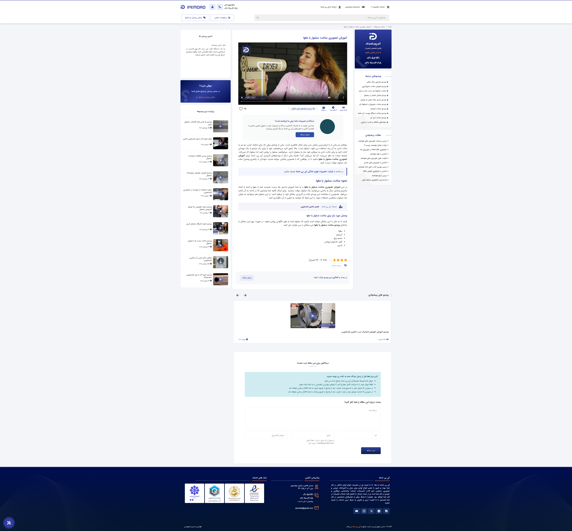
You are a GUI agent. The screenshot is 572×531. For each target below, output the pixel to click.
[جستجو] (258, 18)
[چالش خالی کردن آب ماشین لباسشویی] (220, 262)
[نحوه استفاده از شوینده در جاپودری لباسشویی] (220, 194)
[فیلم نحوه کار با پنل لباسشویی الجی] (220, 143)
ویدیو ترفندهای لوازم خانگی (301, 108)
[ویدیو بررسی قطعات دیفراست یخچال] (220, 160)
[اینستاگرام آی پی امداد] (364, 511)
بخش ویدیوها (379, 26)
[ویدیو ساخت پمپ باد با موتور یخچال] (220, 245)
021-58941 (373, 58)
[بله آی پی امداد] (386, 511)
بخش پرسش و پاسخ (194, 17)
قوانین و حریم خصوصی (192, 526)
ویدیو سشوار (336, 265)
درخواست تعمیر (221, 17)
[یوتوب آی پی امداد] (356, 511)
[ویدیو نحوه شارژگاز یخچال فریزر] (220, 228)
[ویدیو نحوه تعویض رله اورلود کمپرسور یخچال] (220, 211)
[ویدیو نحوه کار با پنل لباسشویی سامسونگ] (220, 279)
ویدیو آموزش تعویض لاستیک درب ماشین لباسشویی (364, 332)
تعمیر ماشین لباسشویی (310, 206)
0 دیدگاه (323, 110)
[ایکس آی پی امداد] (371, 511)
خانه (389, 26)
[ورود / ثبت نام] (212, 7)
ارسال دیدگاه (305, 134)
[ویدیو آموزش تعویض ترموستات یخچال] (220, 177)
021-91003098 (373, 63)
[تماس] (220, 7)
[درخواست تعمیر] (8, 522)
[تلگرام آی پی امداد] (379, 511)
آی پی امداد (356, 526)
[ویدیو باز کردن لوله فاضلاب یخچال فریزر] (220, 126)
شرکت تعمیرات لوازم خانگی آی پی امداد (314, 171)
